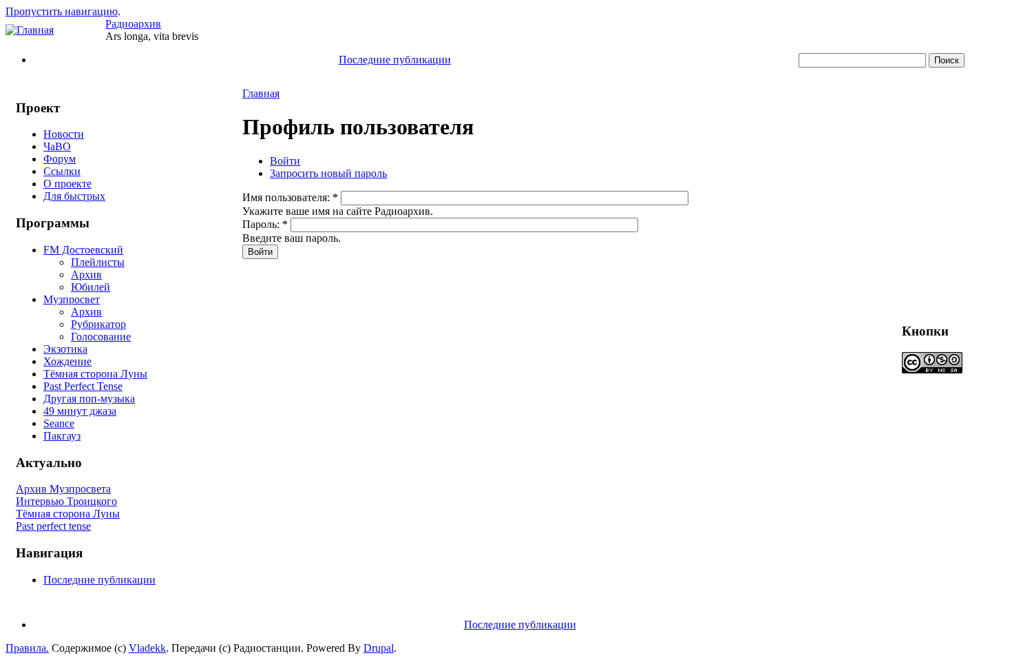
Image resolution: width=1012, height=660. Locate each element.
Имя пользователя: (290, 197)
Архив (86, 274)
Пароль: (265, 224)
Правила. (27, 648)
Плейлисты (98, 262)
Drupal (378, 648)
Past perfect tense (53, 526)
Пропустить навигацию (62, 11)
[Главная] (30, 30)
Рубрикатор (98, 324)
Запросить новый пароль (328, 173)
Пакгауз (62, 436)
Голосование (101, 336)
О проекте (67, 183)
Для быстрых (74, 196)
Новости (63, 134)
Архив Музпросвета (63, 489)
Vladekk (147, 648)
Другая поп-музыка (89, 398)
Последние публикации (395, 59)
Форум (59, 159)
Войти (285, 161)
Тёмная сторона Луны (95, 374)
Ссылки (62, 171)
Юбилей (90, 287)
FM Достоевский (83, 250)
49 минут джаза (79, 411)
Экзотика (65, 349)
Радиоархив (133, 24)
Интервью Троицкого (66, 501)
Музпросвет (71, 299)
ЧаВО (57, 146)
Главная (261, 93)
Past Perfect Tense (83, 386)
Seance (58, 423)
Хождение (67, 361)
